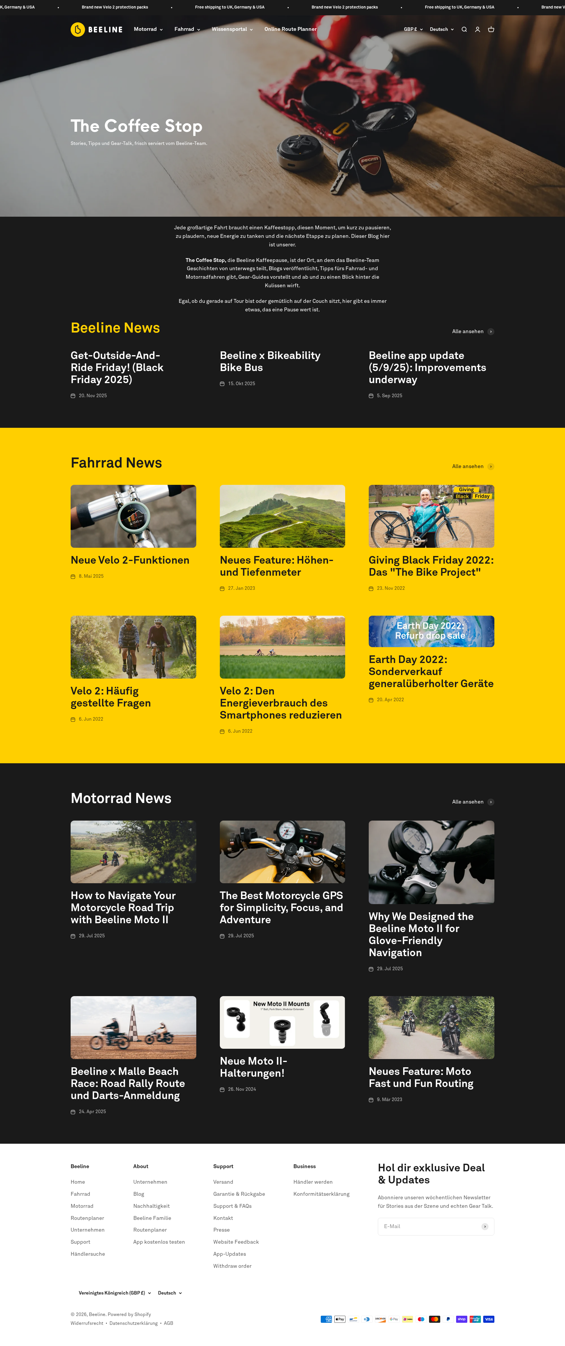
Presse (221, 1230)
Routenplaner (87, 1218)
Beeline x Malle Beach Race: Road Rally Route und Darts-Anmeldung (128, 1084)
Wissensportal (229, 29)
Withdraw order (232, 1266)
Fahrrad (184, 29)
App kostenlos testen (159, 1242)
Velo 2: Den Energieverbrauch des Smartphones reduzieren (281, 703)
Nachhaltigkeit (151, 1206)
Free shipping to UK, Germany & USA (190, 7)
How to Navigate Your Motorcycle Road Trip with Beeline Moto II (123, 908)
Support (80, 1242)
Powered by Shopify (129, 1314)
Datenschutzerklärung (133, 1323)
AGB (168, 1323)
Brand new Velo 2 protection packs (75, 7)
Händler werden (313, 1182)
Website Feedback (236, 1242)
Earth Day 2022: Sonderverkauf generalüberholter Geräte (431, 672)
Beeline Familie (152, 1218)
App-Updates (229, 1254)
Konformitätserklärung (321, 1194)
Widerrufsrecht (87, 1323)
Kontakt (223, 1218)
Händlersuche (88, 1254)
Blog (138, 1194)
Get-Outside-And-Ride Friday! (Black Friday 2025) (117, 368)
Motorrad (145, 29)
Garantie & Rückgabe (239, 1194)
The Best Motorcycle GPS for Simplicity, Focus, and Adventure (281, 908)
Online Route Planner (291, 29)
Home (78, 1182)
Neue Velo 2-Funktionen (130, 560)
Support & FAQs (232, 1206)
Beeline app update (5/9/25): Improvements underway (427, 368)
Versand (223, 1182)
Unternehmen (88, 1230)
